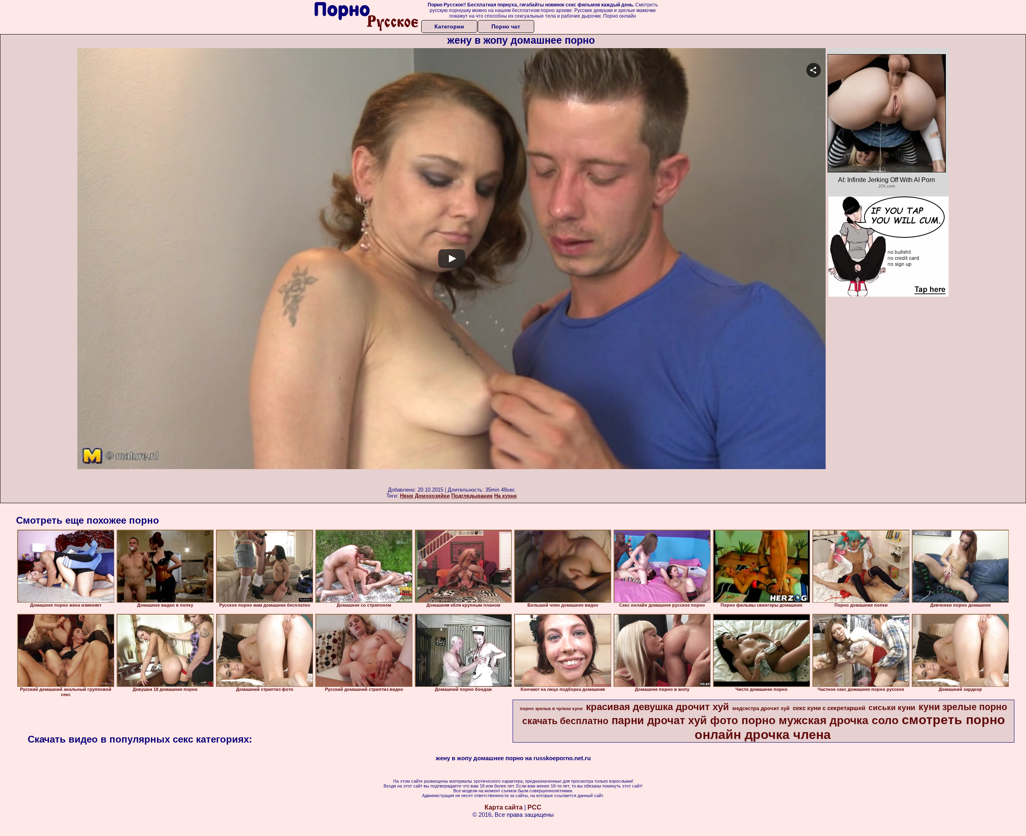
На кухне (505, 496)
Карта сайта (504, 807)
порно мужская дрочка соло (820, 720)
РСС (534, 807)
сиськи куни (891, 707)
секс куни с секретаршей (829, 708)
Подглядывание (472, 496)
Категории (449, 26)
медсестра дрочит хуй (761, 708)
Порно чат (505, 26)
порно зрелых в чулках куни (551, 708)
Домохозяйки (432, 496)
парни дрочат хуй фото (675, 721)
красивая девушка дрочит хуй (657, 706)
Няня (406, 496)
